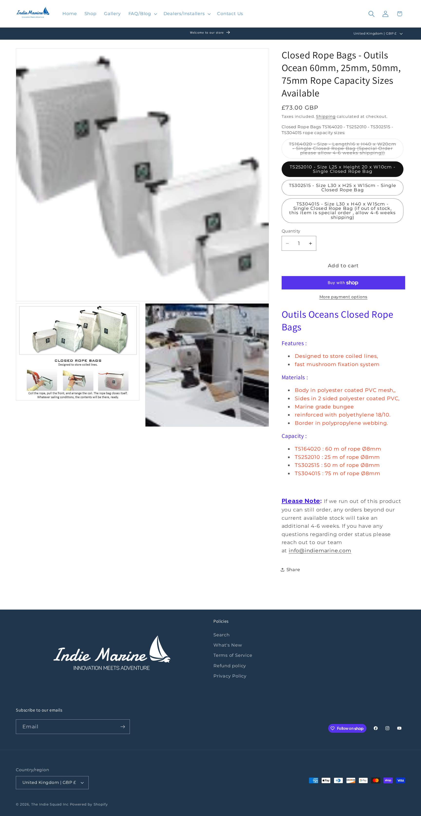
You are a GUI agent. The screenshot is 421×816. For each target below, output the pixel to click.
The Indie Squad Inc (49, 804)
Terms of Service (232, 655)
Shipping (325, 116)
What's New (227, 645)
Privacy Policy (230, 676)
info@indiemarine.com (320, 550)
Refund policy (229, 665)
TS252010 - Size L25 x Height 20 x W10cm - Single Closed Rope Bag (342, 169)
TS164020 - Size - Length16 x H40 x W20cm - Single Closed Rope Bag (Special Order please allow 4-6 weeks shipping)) (346, 150)
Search (221, 635)
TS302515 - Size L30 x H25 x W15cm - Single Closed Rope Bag (342, 188)
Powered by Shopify (89, 804)
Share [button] (293, 569)
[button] (142, 13)
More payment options (343, 297)
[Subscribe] (123, 726)
